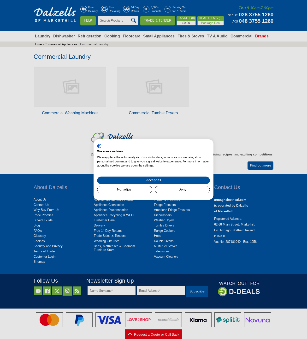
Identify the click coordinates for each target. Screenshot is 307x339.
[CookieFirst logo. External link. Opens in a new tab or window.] (99, 146)
